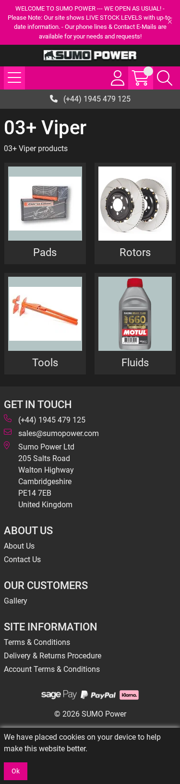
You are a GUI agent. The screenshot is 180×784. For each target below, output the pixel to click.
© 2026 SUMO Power (90, 714)
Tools (45, 362)
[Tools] (45, 314)
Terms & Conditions (37, 642)
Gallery (15, 600)
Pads (45, 252)
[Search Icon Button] (164, 78)
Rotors (135, 252)
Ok (16, 771)
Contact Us (22, 559)
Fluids (135, 362)
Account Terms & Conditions (52, 669)
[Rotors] (135, 204)
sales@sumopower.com (58, 433)
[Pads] (45, 204)
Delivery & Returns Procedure (52, 655)
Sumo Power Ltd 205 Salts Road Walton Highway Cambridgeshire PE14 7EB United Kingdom (46, 475)
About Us (19, 546)
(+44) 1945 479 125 (96, 98)
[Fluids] (135, 314)
